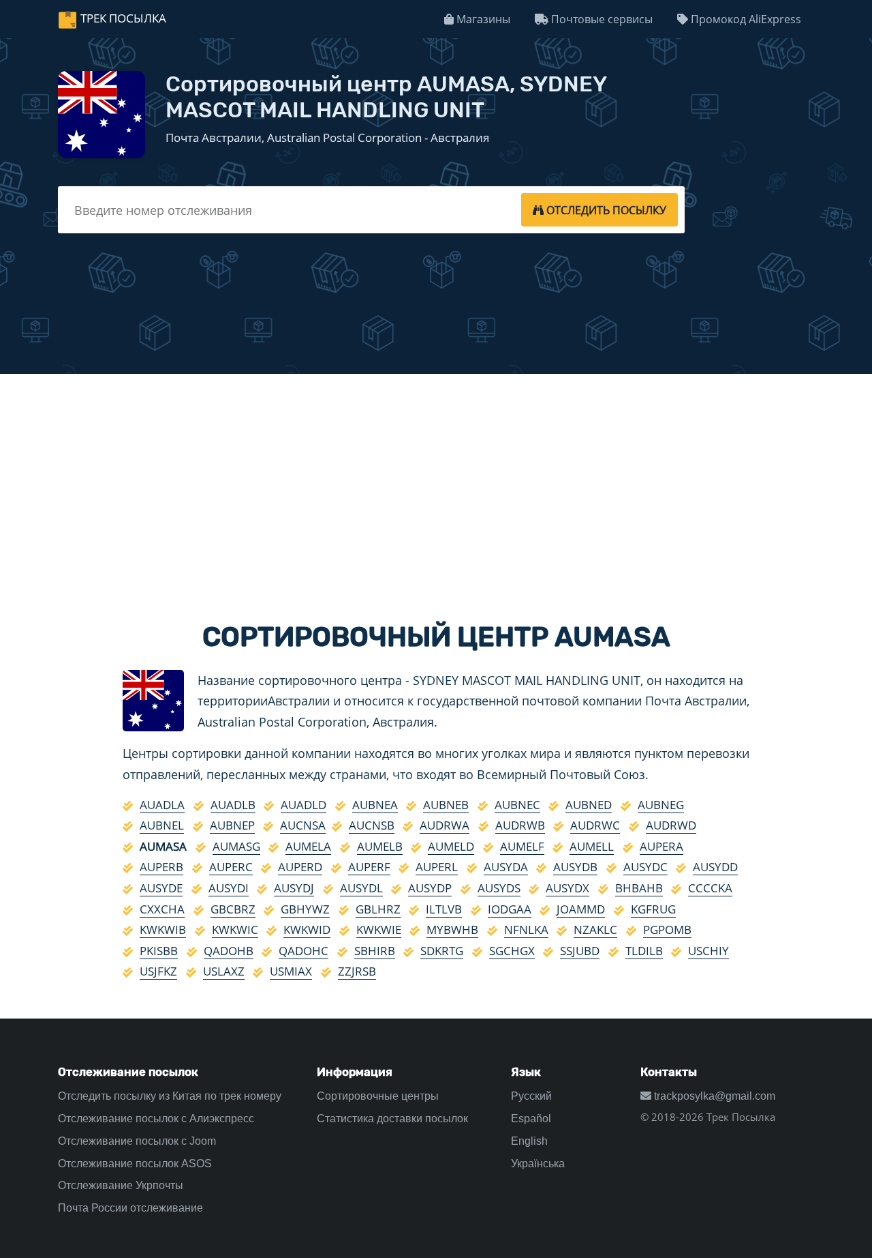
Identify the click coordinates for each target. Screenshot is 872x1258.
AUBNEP (232, 825)
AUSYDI (228, 888)
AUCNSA (303, 825)
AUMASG (236, 846)
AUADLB (233, 805)
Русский (531, 1096)
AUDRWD (671, 825)
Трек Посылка (123, 18)
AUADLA (162, 805)
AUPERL (437, 867)
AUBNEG (661, 805)
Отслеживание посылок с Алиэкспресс (156, 1118)
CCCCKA (710, 888)
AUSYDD (715, 867)
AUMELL (592, 846)
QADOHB (228, 951)
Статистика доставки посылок (392, 1118)
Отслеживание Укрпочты (120, 1185)
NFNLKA (526, 929)
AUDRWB (520, 825)
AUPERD (300, 867)
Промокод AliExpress (744, 19)
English (529, 1141)
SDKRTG (441, 951)
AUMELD (451, 846)
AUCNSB (371, 825)
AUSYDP (430, 888)
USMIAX (291, 971)
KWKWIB (163, 929)
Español (531, 1118)
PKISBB (159, 951)
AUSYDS (499, 888)
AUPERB (161, 867)
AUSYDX (567, 888)
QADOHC (303, 951)
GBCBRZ (233, 909)
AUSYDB (575, 867)
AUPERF (369, 867)
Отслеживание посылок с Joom (137, 1141)
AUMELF (522, 846)
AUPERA (661, 846)
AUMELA (308, 846)
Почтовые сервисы (600, 19)
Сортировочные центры (378, 1096)
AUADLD (303, 805)
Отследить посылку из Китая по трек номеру (169, 1096)
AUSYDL (361, 888)
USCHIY (708, 951)
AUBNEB (446, 805)
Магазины (482, 19)
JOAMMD (581, 909)
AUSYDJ (294, 888)
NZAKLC (595, 929)
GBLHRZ (378, 909)
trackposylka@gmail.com (713, 1096)
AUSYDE (161, 888)
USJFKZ (158, 971)
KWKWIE (378, 929)
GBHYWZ (305, 909)
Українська (538, 1163)
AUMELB (380, 846)
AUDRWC (595, 825)
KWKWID (306, 929)
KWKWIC (235, 929)
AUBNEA (375, 805)
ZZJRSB (357, 971)
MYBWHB (452, 929)
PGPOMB (667, 929)
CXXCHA (162, 909)
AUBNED (588, 805)
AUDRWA (444, 825)
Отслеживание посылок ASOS (135, 1163)
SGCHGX (512, 951)
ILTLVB (444, 909)
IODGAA (509, 909)
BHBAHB (639, 888)
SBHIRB (374, 951)
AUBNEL (162, 825)
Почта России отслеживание (130, 1208)
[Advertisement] (436, 485)
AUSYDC (645, 867)
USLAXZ (224, 971)
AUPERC (231, 867)
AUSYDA (506, 867)
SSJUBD (580, 951)
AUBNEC (517, 805)
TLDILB (644, 951)
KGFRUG (653, 909)
